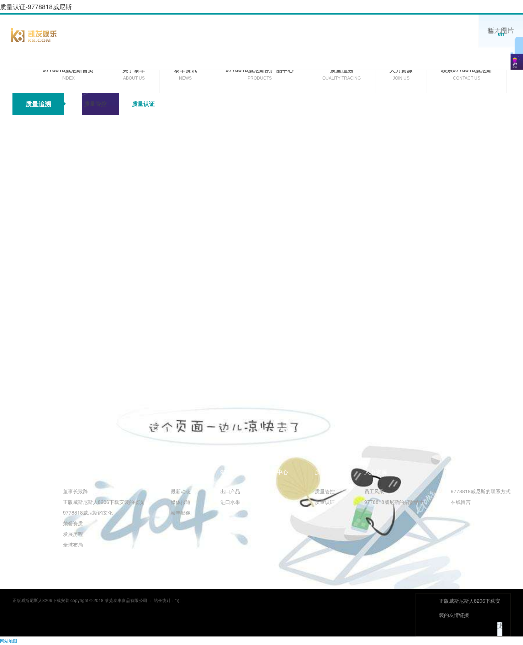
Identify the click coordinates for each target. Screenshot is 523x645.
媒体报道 (181, 501)
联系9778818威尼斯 (476, 472)
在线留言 (461, 501)
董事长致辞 (75, 491)
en (501, 34)
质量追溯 (326, 472)
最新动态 (181, 491)
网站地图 (8, 641)
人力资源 (375, 472)
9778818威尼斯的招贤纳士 (394, 501)
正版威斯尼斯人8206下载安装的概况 (103, 501)
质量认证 (143, 104)
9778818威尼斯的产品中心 (254, 472)
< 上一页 (31, 347)
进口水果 (230, 501)
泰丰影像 (181, 512)
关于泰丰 (74, 472)
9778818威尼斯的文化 (88, 512)
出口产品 (230, 491)
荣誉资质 (73, 523)
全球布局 (73, 544)
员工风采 (374, 491)
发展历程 (73, 533)
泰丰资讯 (182, 472)
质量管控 (95, 104)
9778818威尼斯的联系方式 (481, 491)
